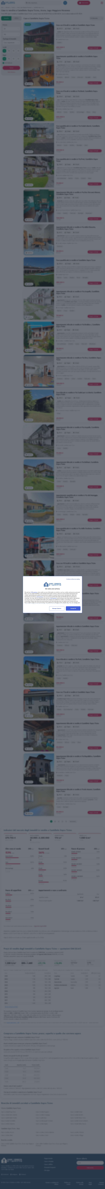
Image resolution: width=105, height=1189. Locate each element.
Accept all (73, 608)
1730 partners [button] (34, 592)
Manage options (56, 608)
